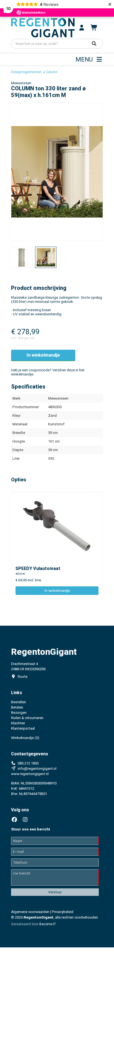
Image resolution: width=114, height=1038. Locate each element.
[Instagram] (25, 820)
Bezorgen (19, 712)
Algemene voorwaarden (30, 912)
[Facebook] (14, 820)
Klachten (18, 723)
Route (22, 676)
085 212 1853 (28, 763)
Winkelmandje (25, 738)
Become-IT (47, 924)
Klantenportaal (23, 728)
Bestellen (18, 702)
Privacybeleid (62, 912)
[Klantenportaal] (81, 27)
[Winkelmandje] (94, 27)
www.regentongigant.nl (30, 774)
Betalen (17, 707)
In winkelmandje (43, 355)
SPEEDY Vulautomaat (37, 568)
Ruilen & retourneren (27, 718)
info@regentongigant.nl (37, 768)
